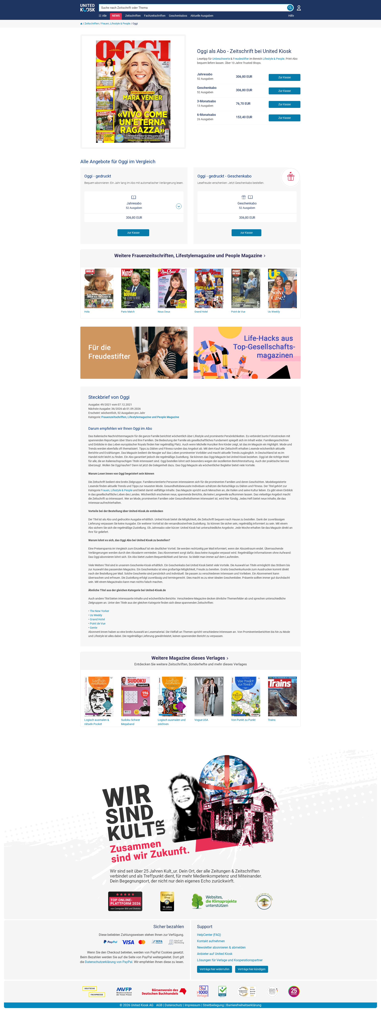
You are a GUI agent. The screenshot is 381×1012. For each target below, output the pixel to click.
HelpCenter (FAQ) (209, 935)
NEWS (116, 15)
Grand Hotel (97, 619)
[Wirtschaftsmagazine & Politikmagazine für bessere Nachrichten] (247, 353)
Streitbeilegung (213, 1005)
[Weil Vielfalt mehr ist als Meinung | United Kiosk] (87, 7)
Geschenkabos (178, 15)
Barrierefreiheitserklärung (243, 1005)
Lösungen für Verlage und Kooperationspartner (230, 960)
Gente (93, 627)
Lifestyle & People (273, 58)
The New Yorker (99, 611)
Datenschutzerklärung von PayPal (108, 962)
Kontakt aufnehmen (211, 941)
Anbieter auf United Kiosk (214, 954)
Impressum (192, 1005)
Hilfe (291, 15)
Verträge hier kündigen (252, 969)
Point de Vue (97, 623)
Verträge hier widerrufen (214, 969)
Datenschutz (173, 1005)
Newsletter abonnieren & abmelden (221, 947)
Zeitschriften (133, 15)
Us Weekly (96, 615)
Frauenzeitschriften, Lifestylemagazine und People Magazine (140, 417)
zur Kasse (133, 232)
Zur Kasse (284, 77)
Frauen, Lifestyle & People (115, 23)
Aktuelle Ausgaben (201, 15)
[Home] (81, 23)
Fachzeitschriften (154, 15)
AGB (159, 1005)
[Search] (290, 8)
